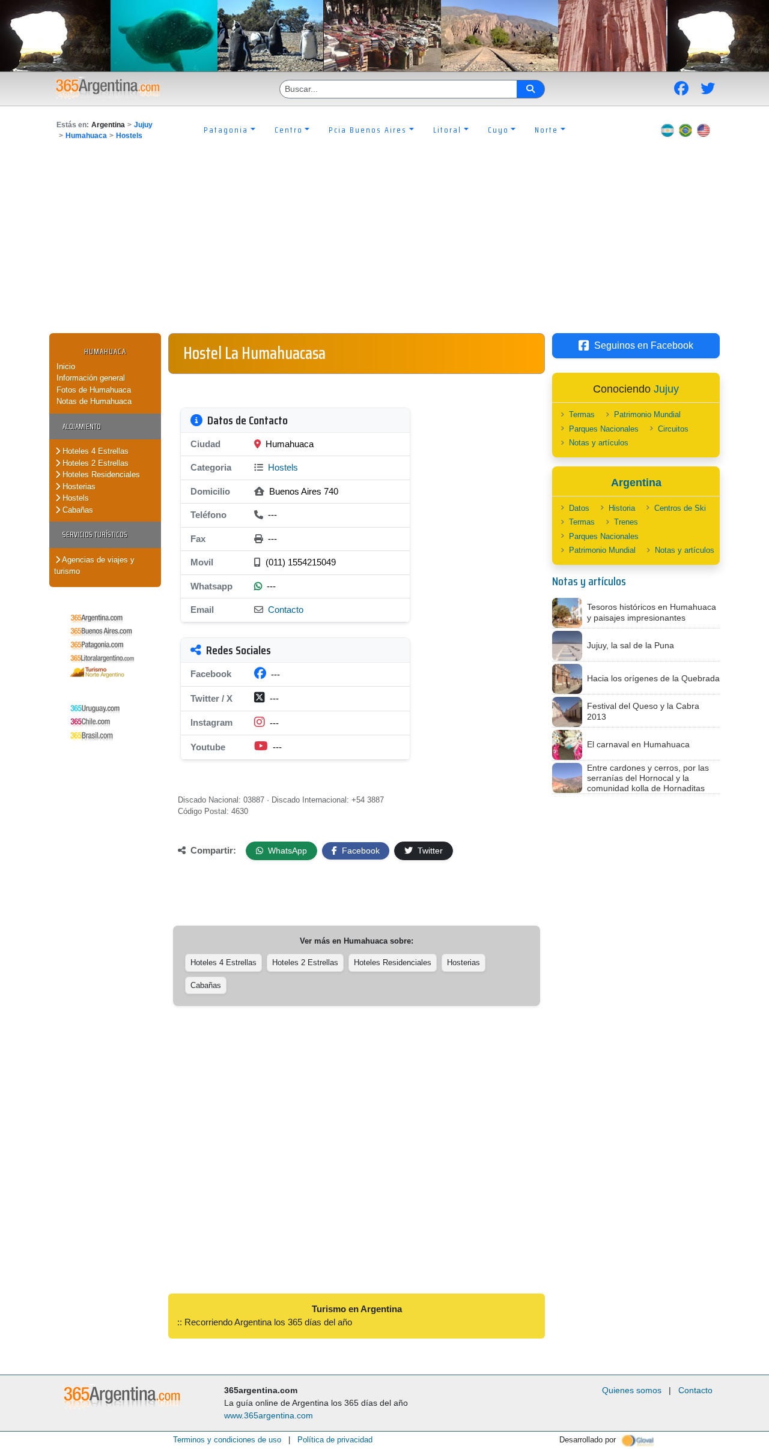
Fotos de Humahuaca (93, 389)
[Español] (667, 129)
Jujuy (143, 125)
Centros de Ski (680, 508)
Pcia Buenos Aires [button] (368, 129)
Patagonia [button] (226, 129)
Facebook (359, 850)
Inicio (65, 366)
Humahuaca (86, 135)
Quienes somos (631, 1390)
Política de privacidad (334, 1439)
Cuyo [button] (498, 129)
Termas (582, 414)
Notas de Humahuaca (94, 401)
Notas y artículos (598, 442)
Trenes (626, 521)
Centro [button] (289, 129)
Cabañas (76, 509)
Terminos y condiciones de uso (227, 1439)
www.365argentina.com (268, 1415)
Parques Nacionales (604, 428)
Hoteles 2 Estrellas (94, 463)
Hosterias (78, 486)
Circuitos (673, 428)
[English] (703, 129)
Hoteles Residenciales (100, 474)
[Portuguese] (685, 129)
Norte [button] (546, 129)
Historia (622, 508)
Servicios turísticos (94, 534)
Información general (90, 377)
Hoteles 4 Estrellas (94, 451)
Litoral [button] (447, 129)
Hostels (129, 135)
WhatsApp (286, 850)
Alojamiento (81, 426)
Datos (579, 508)
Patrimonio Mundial (647, 414)
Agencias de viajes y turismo (94, 565)
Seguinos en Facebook (643, 345)
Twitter (429, 850)
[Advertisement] (384, 243)
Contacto (285, 609)
